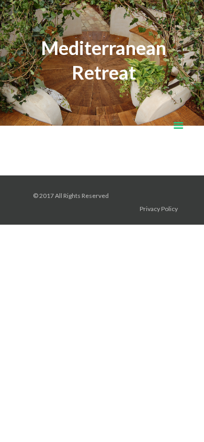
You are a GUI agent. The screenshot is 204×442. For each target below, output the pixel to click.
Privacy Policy (159, 209)
